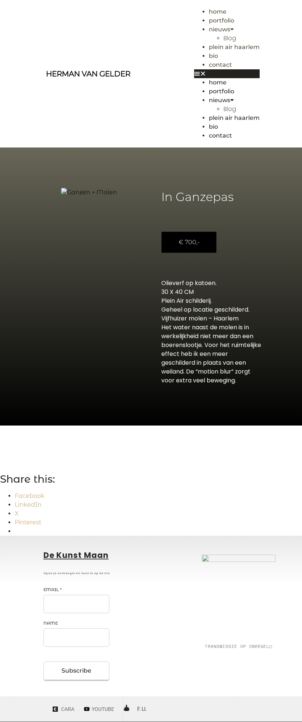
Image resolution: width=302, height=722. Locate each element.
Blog (230, 38)
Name (50, 623)
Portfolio (221, 20)
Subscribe (76, 670)
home (217, 11)
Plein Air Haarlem (234, 47)
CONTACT (220, 64)
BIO (213, 55)
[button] (227, 73)
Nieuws (219, 29)
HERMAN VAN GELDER (88, 73)
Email (52, 589)
